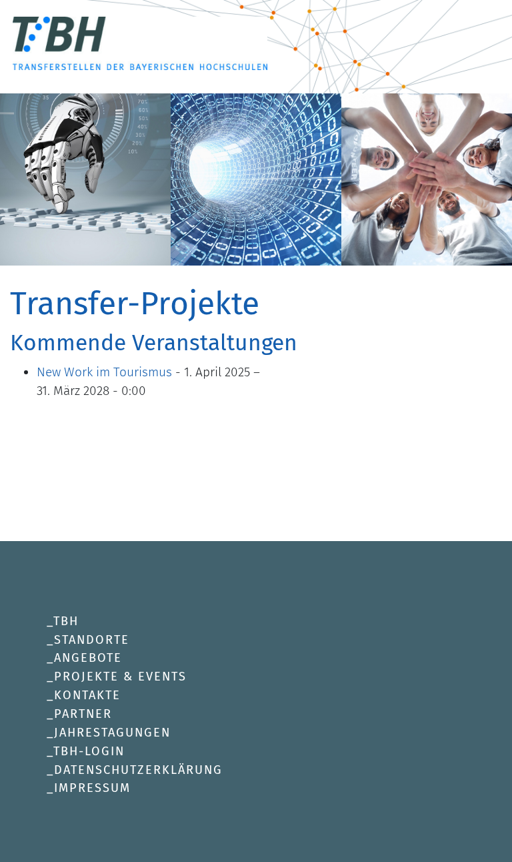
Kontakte (87, 695)
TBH (66, 621)
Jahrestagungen (112, 732)
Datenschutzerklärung (138, 770)
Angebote (88, 658)
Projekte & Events (120, 676)
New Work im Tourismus (104, 372)
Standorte (91, 639)
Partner (83, 714)
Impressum (92, 788)
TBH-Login (89, 751)
